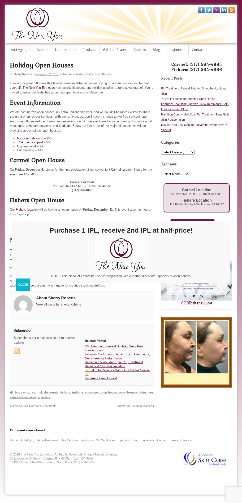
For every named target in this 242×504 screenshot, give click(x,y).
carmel (37, 392)
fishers (65, 392)
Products (89, 49)
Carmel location (121, 169)
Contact (198, 49)
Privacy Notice (94, 454)
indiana (77, 392)
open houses (128, 392)
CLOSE (23, 284)
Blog (156, 49)
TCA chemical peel (30, 142)
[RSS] (17, 351)
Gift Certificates (115, 49)
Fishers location (27, 209)
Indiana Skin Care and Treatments (34, 405)
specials (44, 397)
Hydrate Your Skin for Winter (134, 405)
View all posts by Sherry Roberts (60, 304)
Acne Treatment (47, 440)
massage (91, 392)
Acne (40, 49)
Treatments (63, 49)
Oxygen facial (26, 146)
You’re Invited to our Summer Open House (188, 99)
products (65, 126)
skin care (146, 392)
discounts (51, 392)
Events (89, 74)
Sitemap (111, 454)
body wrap (22, 392)
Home (14, 440)
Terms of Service (180, 440)
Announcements (72, 74)
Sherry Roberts (22, 74)
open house (108, 392)
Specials (140, 49)
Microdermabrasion (30, 138)
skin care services (23, 397)
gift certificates (35, 285)
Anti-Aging (18, 49)
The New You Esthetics (39, 87)
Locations (174, 49)
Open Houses (103, 74)
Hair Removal (69, 440)
